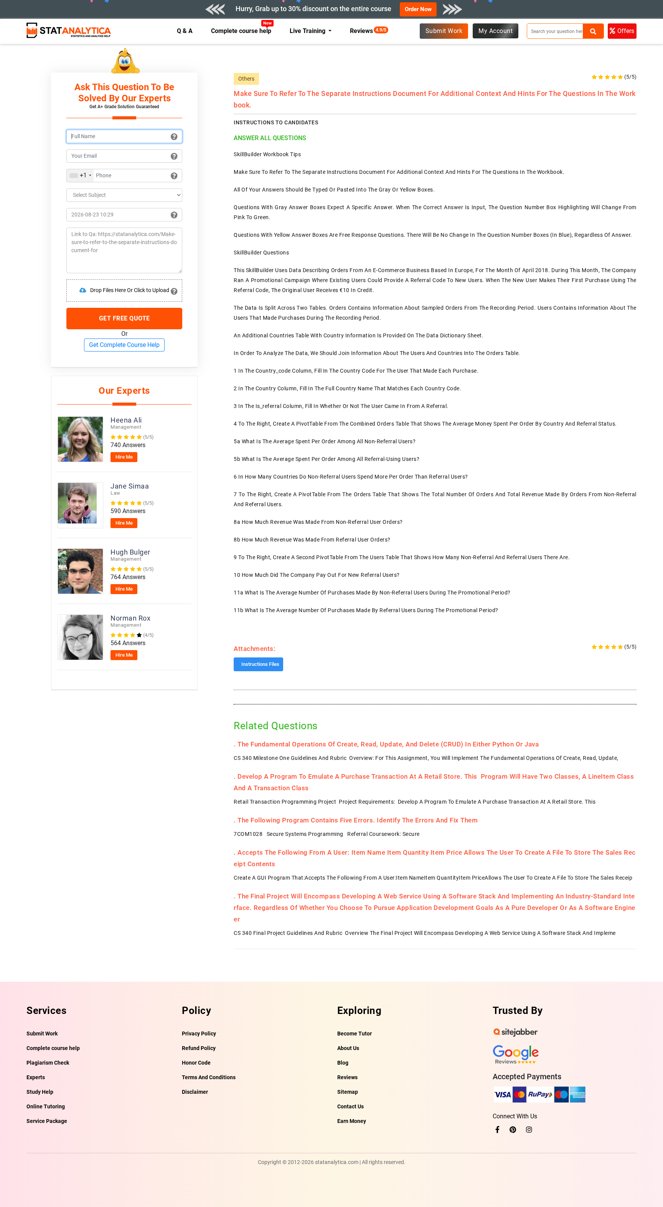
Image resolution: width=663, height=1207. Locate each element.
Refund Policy (199, 1048)
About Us (348, 1048)
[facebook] (497, 1130)
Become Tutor (354, 1033)
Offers (625, 31)
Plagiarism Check (47, 1063)
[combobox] (80, 175)
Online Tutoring (45, 1106)
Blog (342, 1063)
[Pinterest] (513, 1130)
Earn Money (351, 1121)
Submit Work (444, 31)
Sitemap (347, 1092)
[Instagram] (529, 1130)
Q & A (185, 30)
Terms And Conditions (209, 1077)
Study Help (39, 1092)
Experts (35, 1077)
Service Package (46, 1121)
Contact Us (350, 1106)
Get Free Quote (124, 318)
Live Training (308, 30)
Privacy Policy (199, 1033)
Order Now (418, 9)
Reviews (363, 30)
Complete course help (241, 30)
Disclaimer (195, 1092)
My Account (495, 31)
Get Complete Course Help (124, 344)
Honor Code (196, 1063)
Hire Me (124, 457)
